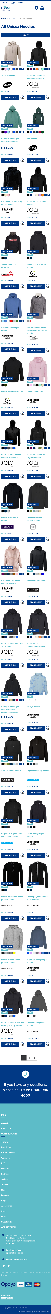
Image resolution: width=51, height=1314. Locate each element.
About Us (5, 1123)
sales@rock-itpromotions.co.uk (14, 1251)
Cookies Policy (21, 1273)
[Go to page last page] (34, 1058)
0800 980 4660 (20, 1259)
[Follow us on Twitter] (9, 1266)
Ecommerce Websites (24, 1312)
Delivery (37, 1273)
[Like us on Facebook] (4, 1266)
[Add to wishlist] (21, 97)
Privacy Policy (10, 1273)
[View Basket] (42, 7)
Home (3, 18)
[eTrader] (25, 1297)
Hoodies (12, 18)
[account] (36, 8)
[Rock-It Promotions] (16, 9)
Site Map (4, 1275)
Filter (24, 34)
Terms (3, 1273)
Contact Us (6, 1128)
